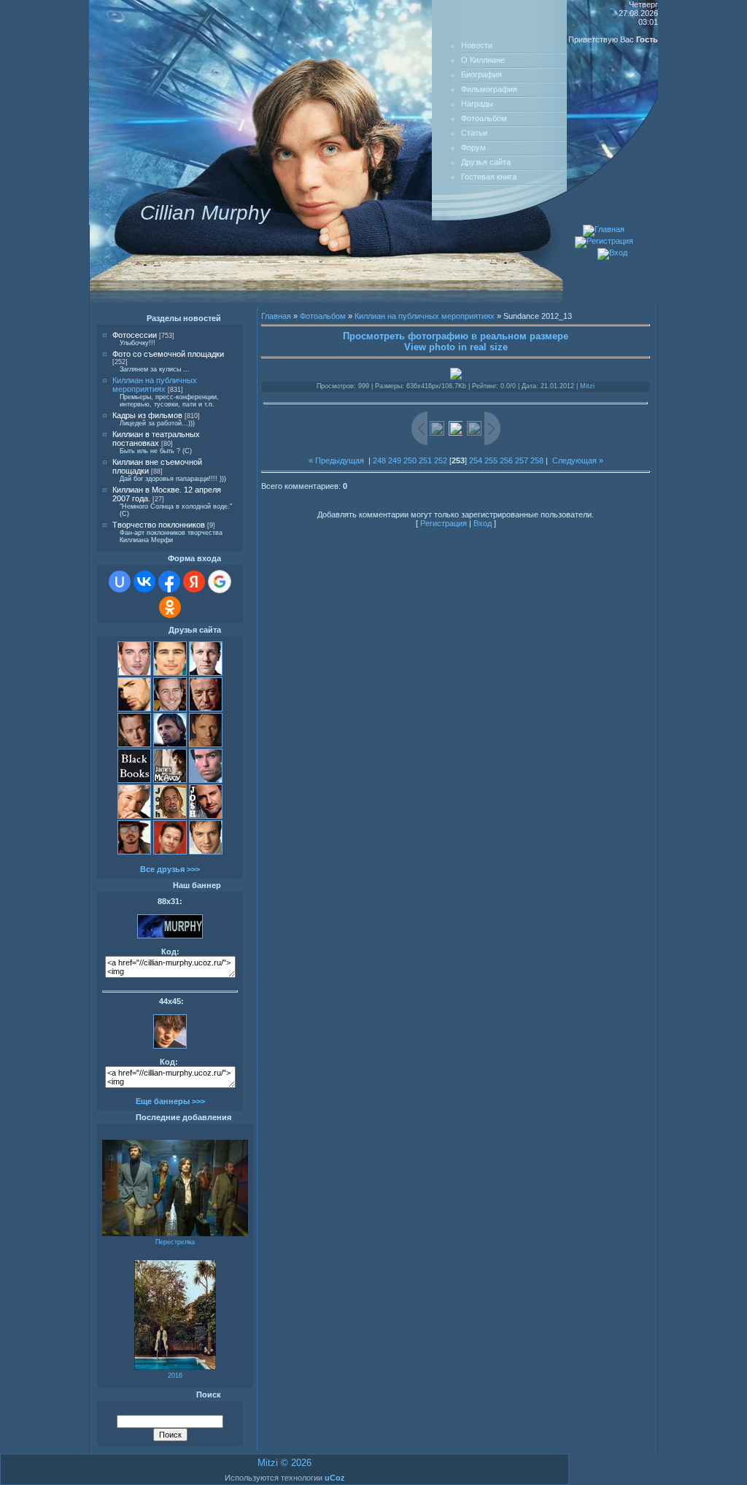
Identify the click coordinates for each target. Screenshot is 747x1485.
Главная (276, 316)
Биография (481, 74)
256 (506, 460)
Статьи (474, 132)
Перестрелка (175, 1242)
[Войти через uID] (120, 582)
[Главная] (603, 229)
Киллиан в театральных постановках (156, 438)
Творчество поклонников (158, 524)
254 (475, 460)
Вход (482, 523)
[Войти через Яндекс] (194, 582)
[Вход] (612, 252)
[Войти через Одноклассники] (170, 607)
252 (440, 460)
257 (521, 460)
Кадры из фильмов (147, 415)
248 (379, 460)
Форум (473, 147)
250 (410, 460)
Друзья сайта (486, 162)
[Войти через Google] (219, 581)
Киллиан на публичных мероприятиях (154, 384)
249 (394, 460)
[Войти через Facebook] (169, 582)
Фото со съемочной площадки (168, 354)
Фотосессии (134, 335)
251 (425, 460)
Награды (477, 103)
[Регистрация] (604, 240)
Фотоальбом (484, 118)
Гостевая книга (488, 176)
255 (491, 460)
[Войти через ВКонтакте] (144, 582)
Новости (476, 45)
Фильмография (489, 89)
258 (536, 460)
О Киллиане (483, 59)
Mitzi (587, 386)
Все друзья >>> (170, 869)
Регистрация (443, 523)
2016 (175, 1375)
